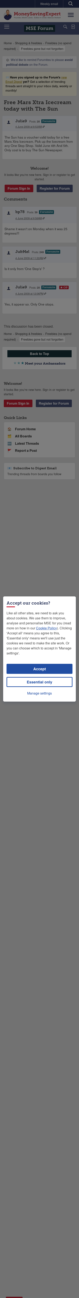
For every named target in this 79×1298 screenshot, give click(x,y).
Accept (39, 669)
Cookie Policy (46, 628)
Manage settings (39, 693)
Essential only (39, 682)
